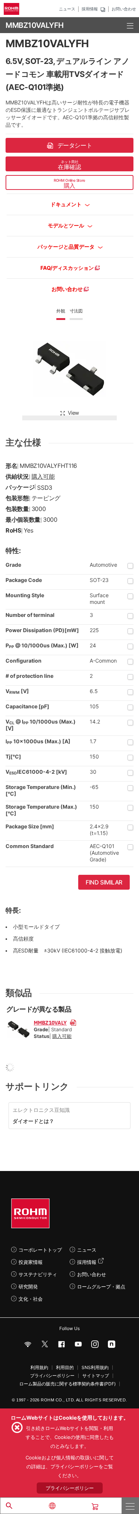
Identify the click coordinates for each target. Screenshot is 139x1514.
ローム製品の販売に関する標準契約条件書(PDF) (67, 1384)
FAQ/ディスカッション (67, 268)
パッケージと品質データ (66, 246)
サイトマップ (95, 1376)
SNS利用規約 (95, 1367)
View (73, 413)
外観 (60, 311)
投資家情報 (31, 1262)
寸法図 (76, 311)
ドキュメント (66, 204)
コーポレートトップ (40, 1250)
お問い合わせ (124, 9)
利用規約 (39, 1367)
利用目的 (65, 1367)
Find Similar (104, 882)
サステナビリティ (38, 1274)
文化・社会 (31, 1299)
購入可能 (43, 476)
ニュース (67, 9)
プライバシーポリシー (52, 1376)
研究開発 (28, 1287)
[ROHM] (12, 9)
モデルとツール (66, 225)
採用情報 (90, 9)
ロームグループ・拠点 (101, 1287)
